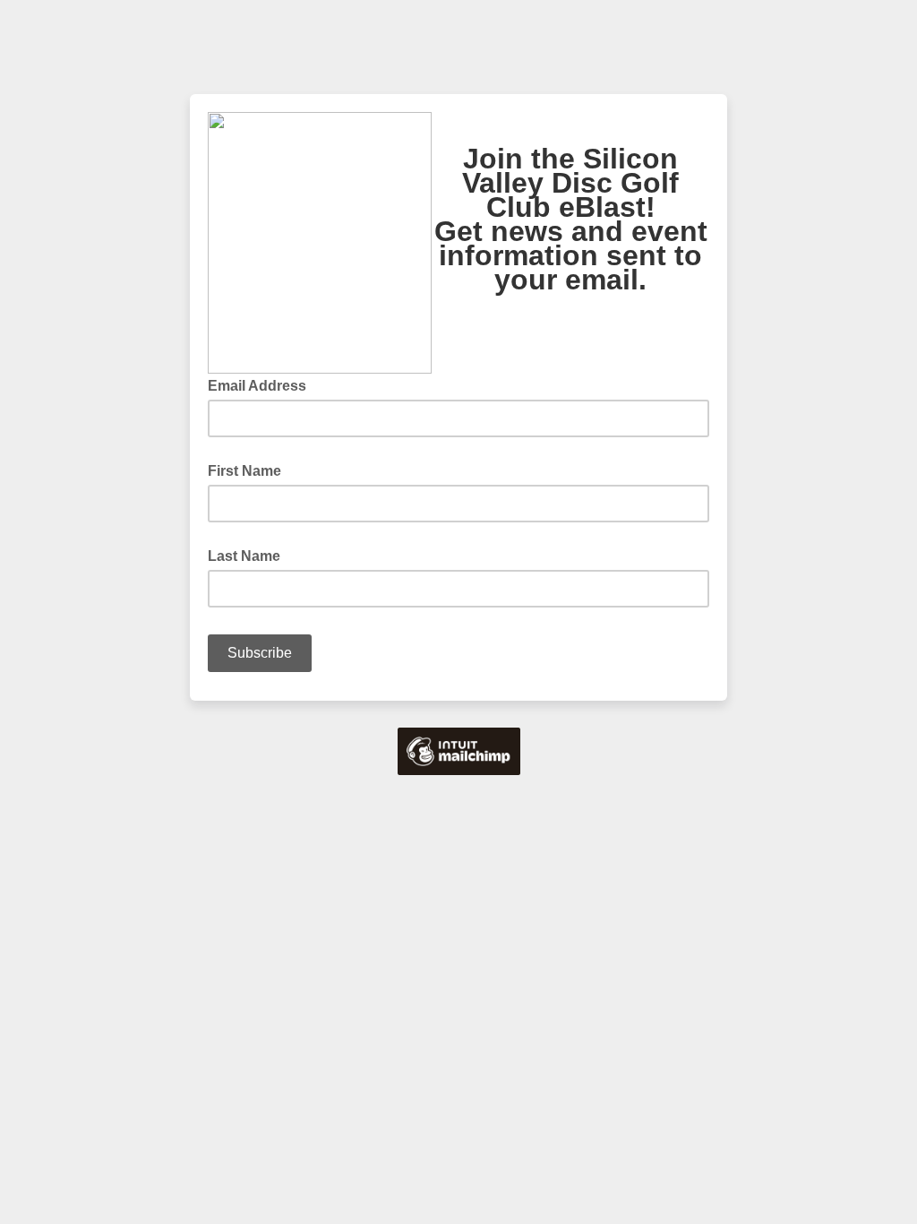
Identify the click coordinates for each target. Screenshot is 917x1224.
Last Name (244, 556)
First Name (244, 470)
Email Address (262, 384)
